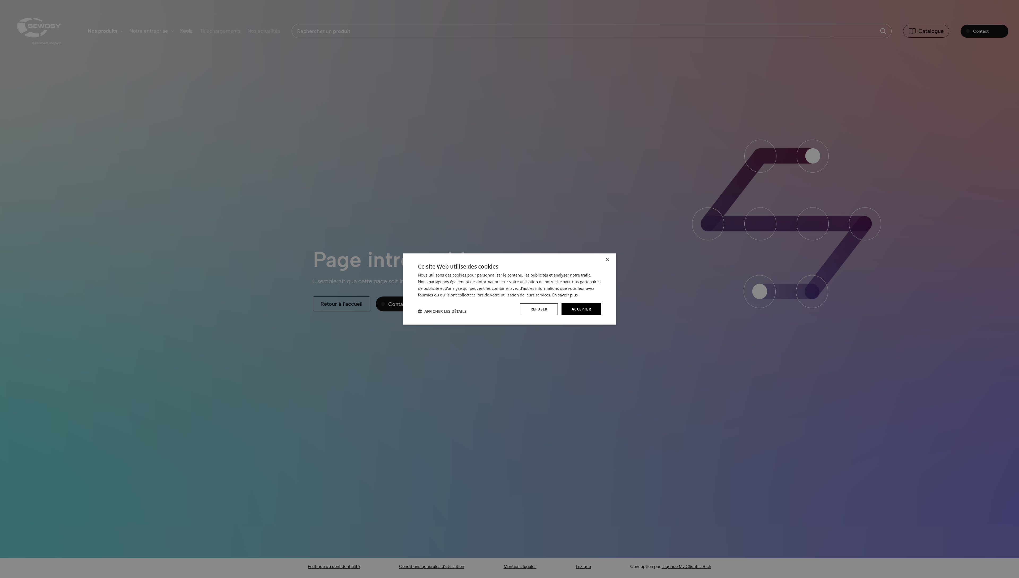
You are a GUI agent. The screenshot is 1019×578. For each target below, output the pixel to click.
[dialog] (509, 289)
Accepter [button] (581, 309)
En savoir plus (565, 294)
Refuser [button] (538, 309)
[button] (442, 311)
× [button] (607, 260)
